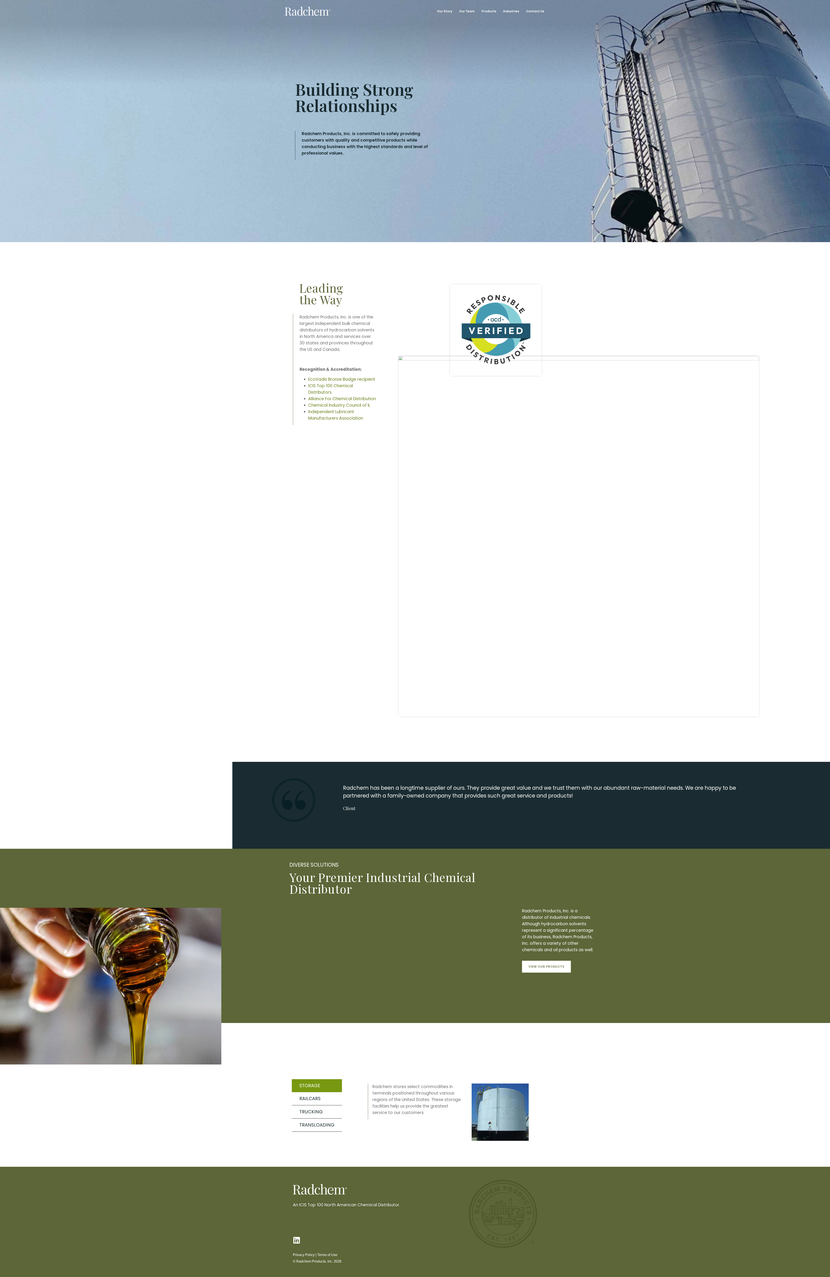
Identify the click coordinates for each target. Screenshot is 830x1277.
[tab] (317, 1085)
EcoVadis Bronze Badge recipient (341, 379)
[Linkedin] (296, 1240)
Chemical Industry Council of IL (339, 405)
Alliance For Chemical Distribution (342, 399)
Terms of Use (327, 1255)
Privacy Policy (304, 1255)
